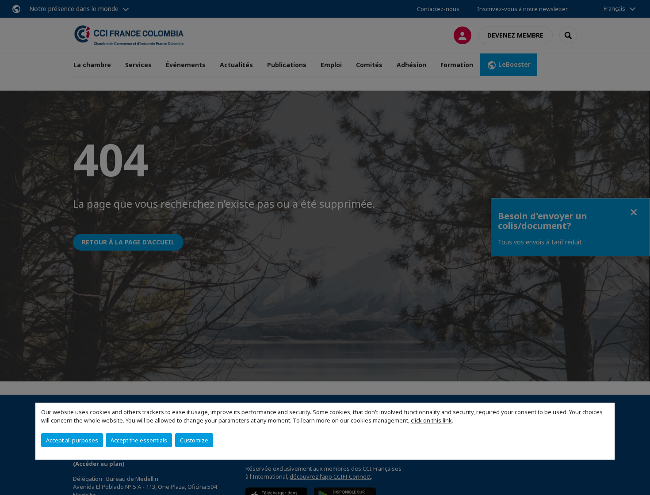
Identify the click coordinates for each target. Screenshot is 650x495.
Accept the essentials (139, 440)
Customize (194, 440)
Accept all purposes (72, 440)
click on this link (431, 420)
